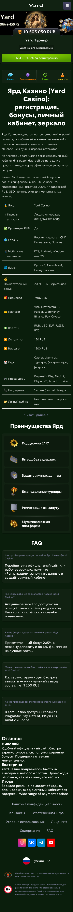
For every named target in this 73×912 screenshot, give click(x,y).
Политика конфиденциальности (36, 804)
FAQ (50, 831)
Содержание (30, 831)
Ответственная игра (47, 813)
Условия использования (25, 822)
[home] (36, 5)
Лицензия (59, 822)
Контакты (17, 813)
